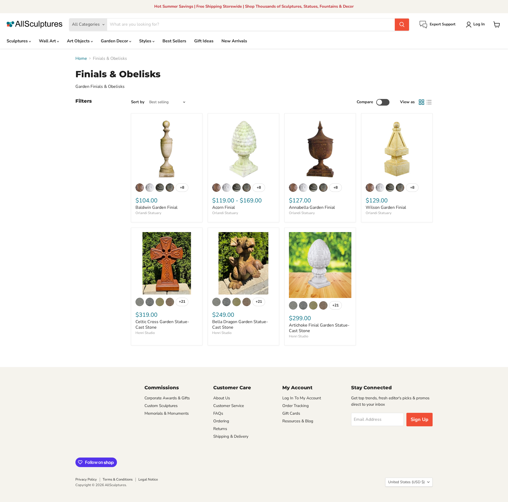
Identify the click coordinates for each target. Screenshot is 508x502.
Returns (220, 428)
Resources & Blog (297, 421)
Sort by (137, 102)
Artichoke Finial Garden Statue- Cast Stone (319, 328)
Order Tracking (295, 405)
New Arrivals (234, 41)
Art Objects (79, 41)
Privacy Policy (86, 479)
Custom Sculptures (161, 405)
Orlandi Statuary (148, 213)
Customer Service (228, 405)
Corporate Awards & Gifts (167, 398)
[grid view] (421, 102)
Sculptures (18, 41)
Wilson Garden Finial (386, 207)
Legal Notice (148, 479)
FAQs (218, 413)
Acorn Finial (223, 207)
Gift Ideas (204, 41)
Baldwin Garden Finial (156, 207)
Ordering (221, 421)
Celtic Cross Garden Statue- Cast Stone (162, 324)
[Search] (402, 25)
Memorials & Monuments (166, 413)
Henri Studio (145, 333)
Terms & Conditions (118, 479)
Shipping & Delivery (230, 436)
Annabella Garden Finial (312, 207)
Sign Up (419, 419)
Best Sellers (174, 41)
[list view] (429, 102)
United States (406, 482)
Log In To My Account (301, 398)
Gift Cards (291, 413)
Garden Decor (115, 41)
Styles (145, 41)
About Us (221, 398)
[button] (476, 24)
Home (81, 58)
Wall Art (48, 41)
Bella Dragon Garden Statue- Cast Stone (240, 324)
